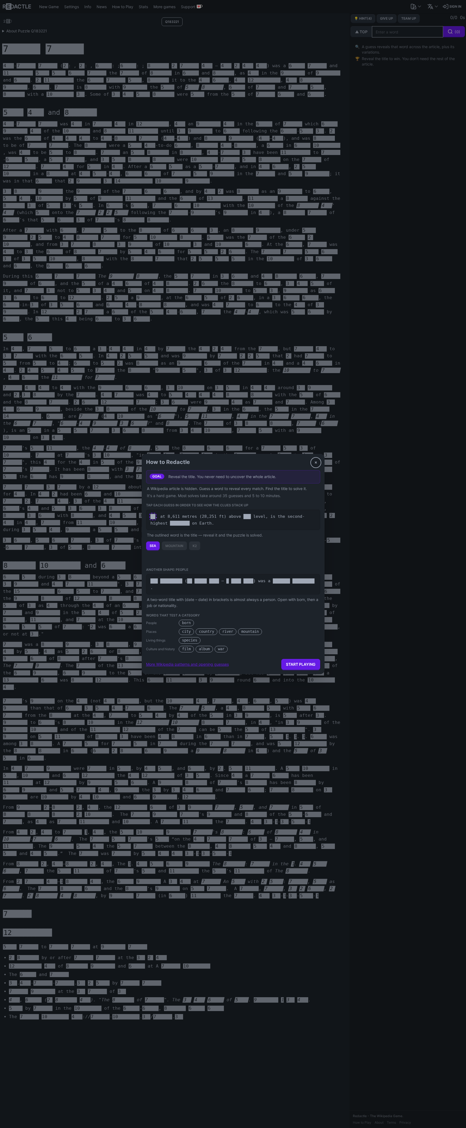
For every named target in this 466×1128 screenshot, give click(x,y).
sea (153, 546)
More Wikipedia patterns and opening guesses (187, 664)
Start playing (301, 664)
